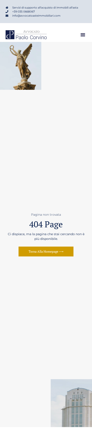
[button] (82, 35)
